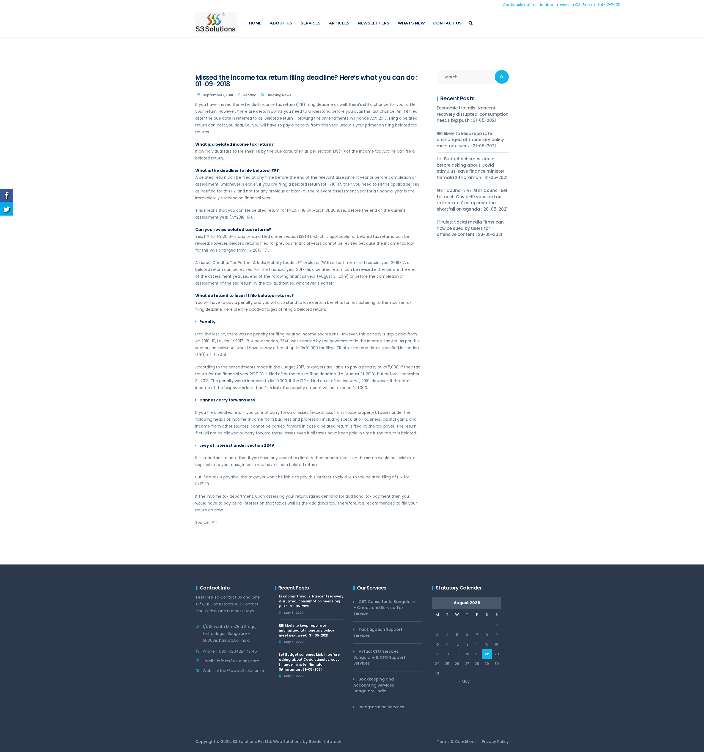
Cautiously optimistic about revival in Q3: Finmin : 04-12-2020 (534, 4)
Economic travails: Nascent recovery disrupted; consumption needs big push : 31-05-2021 (472, 114)
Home (255, 23)
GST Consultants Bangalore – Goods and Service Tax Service (384, 607)
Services (311, 23)
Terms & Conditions (457, 741)
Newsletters (373, 23)
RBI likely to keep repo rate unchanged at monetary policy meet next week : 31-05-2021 (470, 140)
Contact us (447, 23)
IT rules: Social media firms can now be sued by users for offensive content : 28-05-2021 (470, 228)
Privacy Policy (495, 741)
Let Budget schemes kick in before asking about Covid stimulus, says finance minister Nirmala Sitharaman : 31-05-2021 (472, 168)
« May (464, 681)
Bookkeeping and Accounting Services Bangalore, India (373, 685)
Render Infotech (325, 741)
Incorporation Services (381, 707)
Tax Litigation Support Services (377, 632)
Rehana (249, 95)
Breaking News (279, 95)
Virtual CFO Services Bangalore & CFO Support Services (379, 657)
